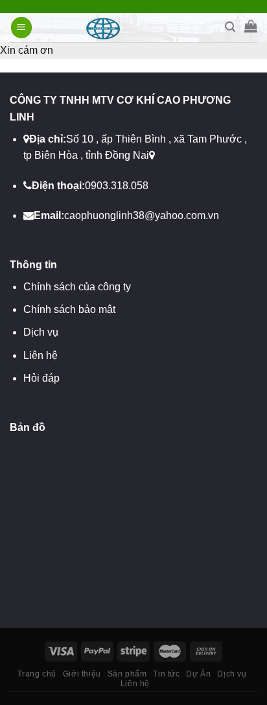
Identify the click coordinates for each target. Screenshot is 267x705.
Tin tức (166, 673)
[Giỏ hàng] (250, 26)
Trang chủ (37, 673)
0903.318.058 (116, 185)
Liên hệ (40, 355)
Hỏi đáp (41, 378)
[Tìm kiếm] (230, 27)
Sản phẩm (127, 673)
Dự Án (198, 673)
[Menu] (21, 27)
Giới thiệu (82, 673)
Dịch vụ (40, 332)
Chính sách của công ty (77, 286)
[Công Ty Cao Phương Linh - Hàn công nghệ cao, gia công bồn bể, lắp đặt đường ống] (134, 27)
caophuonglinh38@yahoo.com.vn (141, 215)
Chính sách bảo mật (69, 309)
